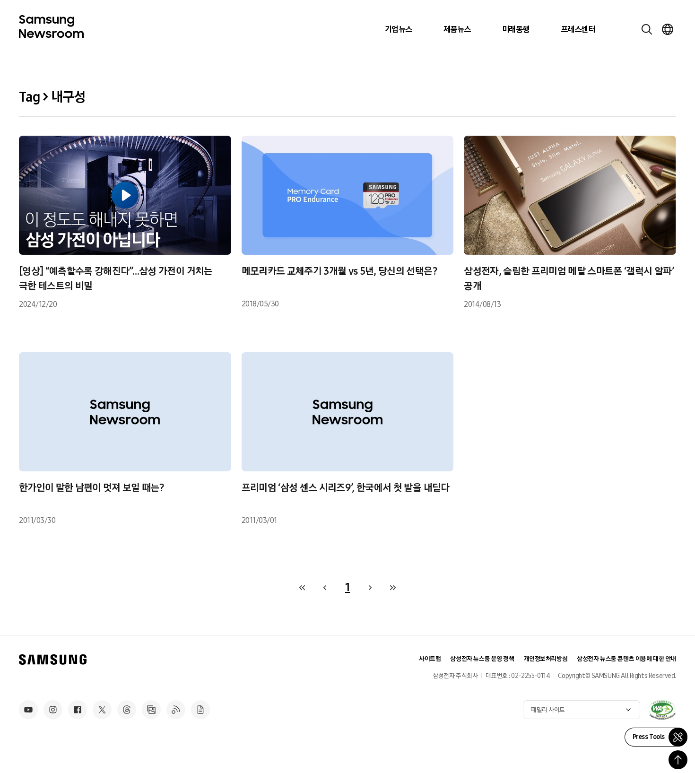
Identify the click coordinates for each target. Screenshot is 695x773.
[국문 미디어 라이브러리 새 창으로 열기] (151, 709)
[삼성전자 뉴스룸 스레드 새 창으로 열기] (126, 709)
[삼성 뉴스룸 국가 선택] (667, 29)
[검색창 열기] (646, 29)
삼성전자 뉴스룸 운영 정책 (482, 659)
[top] (678, 759)
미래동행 (516, 29)
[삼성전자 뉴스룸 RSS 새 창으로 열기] (175, 709)
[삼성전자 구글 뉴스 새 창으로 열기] (200, 709)
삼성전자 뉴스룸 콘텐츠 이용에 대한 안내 (626, 659)
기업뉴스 (398, 29)
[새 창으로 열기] (662, 709)
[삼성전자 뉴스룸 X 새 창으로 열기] (102, 709)
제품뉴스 (457, 29)
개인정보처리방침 (546, 659)
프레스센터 (578, 29)
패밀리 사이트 (548, 710)
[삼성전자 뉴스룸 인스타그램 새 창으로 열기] (52, 709)
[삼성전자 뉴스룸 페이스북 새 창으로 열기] (77, 709)
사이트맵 (430, 659)
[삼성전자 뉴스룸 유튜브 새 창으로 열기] (28, 709)
